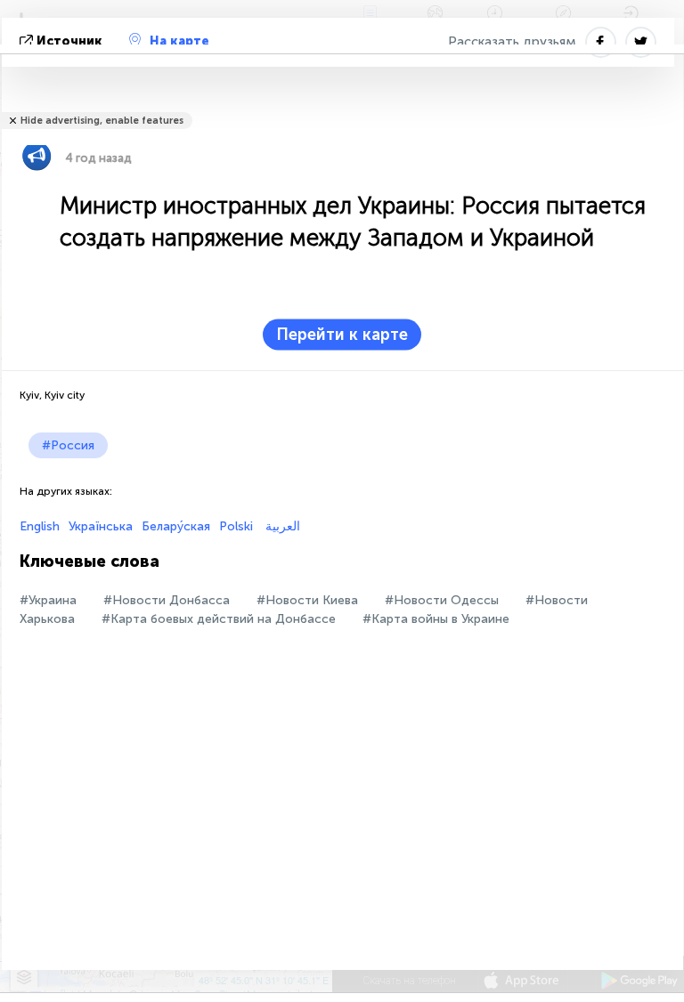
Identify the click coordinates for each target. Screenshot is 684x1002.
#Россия (68, 445)
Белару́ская (176, 526)
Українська (101, 526)
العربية (281, 526)
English (40, 526)
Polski (236, 526)
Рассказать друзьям (512, 42)
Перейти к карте (342, 334)
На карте (179, 41)
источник (69, 41)
